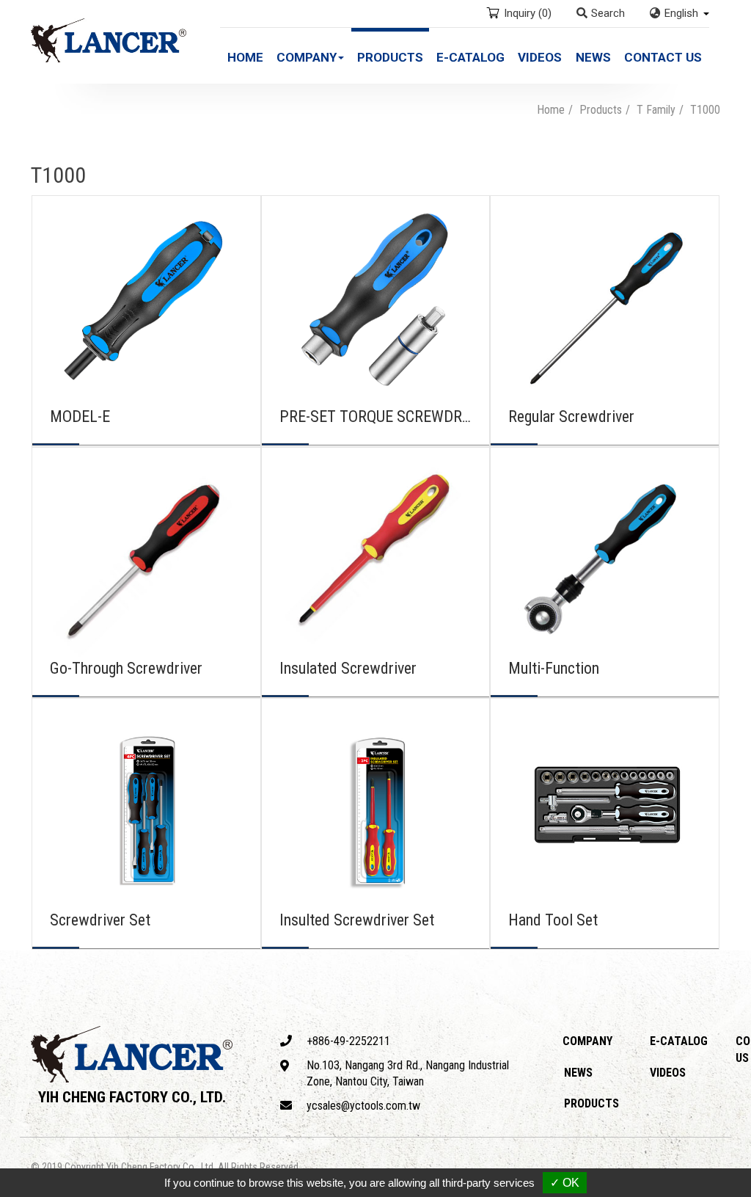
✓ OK (564, 1182)
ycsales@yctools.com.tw (363, 1106)
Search (608, 13)
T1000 (705, 110)
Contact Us (663, 57)
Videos (540, 57)
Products (390, 57)
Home (245, 57)
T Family (656, 110)
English (681, 13)
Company (587, 1041)
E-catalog (470, 57)
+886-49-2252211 (348, 1041)
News (593, 57)
